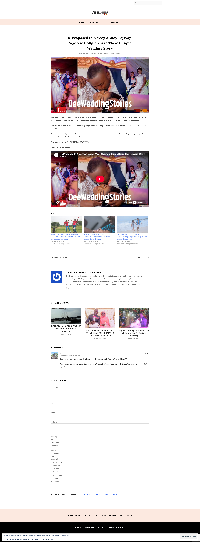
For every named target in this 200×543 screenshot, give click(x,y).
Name (54, 403)
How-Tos (95, 22)
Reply (146, 353)
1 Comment (116, 53)
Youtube (127, 515)
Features (116, 22)
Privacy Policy (117, 527)
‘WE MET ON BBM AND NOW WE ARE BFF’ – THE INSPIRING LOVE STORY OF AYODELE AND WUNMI (66, 236)
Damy (62, 353)
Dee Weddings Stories (100, 33)
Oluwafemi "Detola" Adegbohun (93, 53)
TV (105, 22)
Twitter (92, 515)
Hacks (82, 22)
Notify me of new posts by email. (57, 478)
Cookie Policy (49, 539)
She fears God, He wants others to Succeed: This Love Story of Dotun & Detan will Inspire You (98, 236)
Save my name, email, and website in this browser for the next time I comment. (55, 448)
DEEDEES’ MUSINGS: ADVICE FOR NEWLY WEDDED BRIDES (66, 329)
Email (53, 413)
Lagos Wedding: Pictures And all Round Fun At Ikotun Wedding (134, 333)
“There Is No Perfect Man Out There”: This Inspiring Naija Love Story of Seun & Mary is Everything (132, 236)
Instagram (110, 515)
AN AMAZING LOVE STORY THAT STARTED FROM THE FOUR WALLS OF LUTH (100, 333)
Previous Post (59, 257)
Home (78, 527)
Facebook (75, 515)
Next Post (143, 257)
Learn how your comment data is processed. (99, 494)
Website (54, 422)
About (101, 527)
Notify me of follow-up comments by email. (57, 467)
